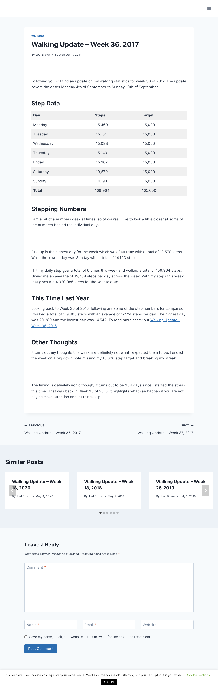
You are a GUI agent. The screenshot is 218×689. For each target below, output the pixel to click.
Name (33, 625)
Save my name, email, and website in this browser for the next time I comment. (90, 637)
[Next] (205, 490)
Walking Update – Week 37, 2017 (166, 429)
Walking (37, 36)
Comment (36, 567)
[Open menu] (209, 8)
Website (149, 625)
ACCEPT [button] (109, 682)
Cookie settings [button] (198, 675)
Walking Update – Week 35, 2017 (52, 429)
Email (91, 625)
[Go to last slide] (12, 490)
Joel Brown (43, 54)
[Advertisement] (109, 70)
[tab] (100, 513)
